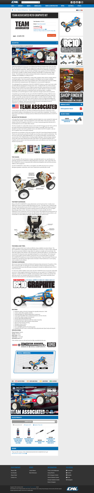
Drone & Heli (37, 6)
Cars (12, 6)
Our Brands (14, 473)
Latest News (32, 470)
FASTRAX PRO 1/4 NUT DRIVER (40, 442)
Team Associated (41, 24)
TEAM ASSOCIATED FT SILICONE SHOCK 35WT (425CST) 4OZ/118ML (29, 441)
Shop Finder (14, 475)
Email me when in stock (39, 29)
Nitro (62, 6)
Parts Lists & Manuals (53, 470)
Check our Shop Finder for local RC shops (44, 30)
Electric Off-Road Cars (23, 10)
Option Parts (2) (38, 425)
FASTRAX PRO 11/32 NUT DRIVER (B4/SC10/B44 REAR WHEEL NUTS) (50, 441)
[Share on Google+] (81, 10)
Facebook (69, 470)
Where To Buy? (51, 35)
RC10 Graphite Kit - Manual (67, 109)
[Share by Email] (80, 10)
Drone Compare (52, 482)
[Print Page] (79, 10)
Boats (28, 6)
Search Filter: (28, 421)
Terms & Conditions (26, 487)
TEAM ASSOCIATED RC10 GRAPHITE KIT (67, 120)
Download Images (79, 66)
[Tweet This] (76, 10)
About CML (14, 470)
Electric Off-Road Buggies (35, 10)
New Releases (33, 473)
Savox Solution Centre (53, 477)
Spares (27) (28, 425)
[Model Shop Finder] (71, 97)
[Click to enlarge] (63, 57)
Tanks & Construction (51, 6)
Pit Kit (79, 6)
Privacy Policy (33, 487)
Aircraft (20, 6)
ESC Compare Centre (53, 475)
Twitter (69, 473)
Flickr (68, 477)
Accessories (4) (18, 425)
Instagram (70, 479)
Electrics (71, 6)
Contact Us (13, 477)
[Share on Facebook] (78, 10)
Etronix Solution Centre (53, 479)
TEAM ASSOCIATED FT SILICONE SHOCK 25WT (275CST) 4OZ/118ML (18, 441)
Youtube (69, 475)
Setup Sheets (51, 473)
